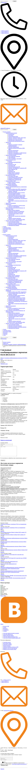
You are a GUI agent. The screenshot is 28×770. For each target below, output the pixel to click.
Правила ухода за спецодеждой (10, 648)
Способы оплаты (7, 642)
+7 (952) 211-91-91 (7, 679)
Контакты (5, 628)
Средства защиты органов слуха (10, 636)
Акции (4, 627)
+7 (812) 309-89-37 (5, 681)
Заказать (2, 531)
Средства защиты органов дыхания (11, 633)
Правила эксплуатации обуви (9, 649)
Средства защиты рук (8, 634)
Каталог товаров (6, 342)
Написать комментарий (6, 440)
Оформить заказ (4, 363)
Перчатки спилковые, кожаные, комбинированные (14, 344)
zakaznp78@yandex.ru (8, 710)
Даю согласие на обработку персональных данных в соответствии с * (14, 763)
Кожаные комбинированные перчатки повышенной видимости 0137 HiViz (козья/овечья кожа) (12, 571)
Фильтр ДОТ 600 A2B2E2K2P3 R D (8, 563)
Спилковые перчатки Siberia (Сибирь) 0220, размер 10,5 (13, 534)
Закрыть (2, 768)
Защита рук (5, 343)
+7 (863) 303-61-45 (5, 682)
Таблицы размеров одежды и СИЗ (10, 647)
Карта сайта (3, 595)
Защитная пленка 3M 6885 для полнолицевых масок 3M (13, 577)
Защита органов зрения (8, 635)
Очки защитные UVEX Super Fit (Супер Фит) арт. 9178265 (14, 558)
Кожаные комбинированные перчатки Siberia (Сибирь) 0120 (14, 549)
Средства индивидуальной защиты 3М (11, 637)
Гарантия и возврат (7, 644)
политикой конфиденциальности (19, 764)
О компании (6, 629)
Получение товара (7, 643)
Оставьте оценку (4, 442)
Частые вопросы (6, 645)
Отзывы (5, 631)
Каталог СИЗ (6, 626)
